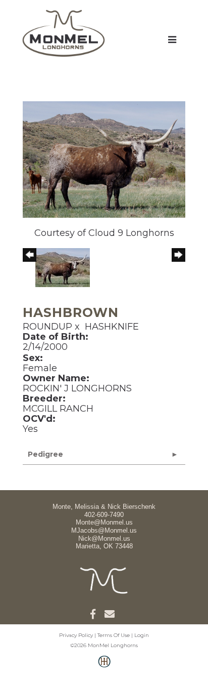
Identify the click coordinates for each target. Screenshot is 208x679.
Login (141, 635)
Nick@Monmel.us (104, 538)
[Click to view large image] (104, 159)
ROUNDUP (47, 326)
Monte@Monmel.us (104, 522)
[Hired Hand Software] (104, 667)
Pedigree (45, 454)
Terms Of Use (113, 635)
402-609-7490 (104, 514)
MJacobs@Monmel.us (104, 530)
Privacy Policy (76, 635)
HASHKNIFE (112, 326)
